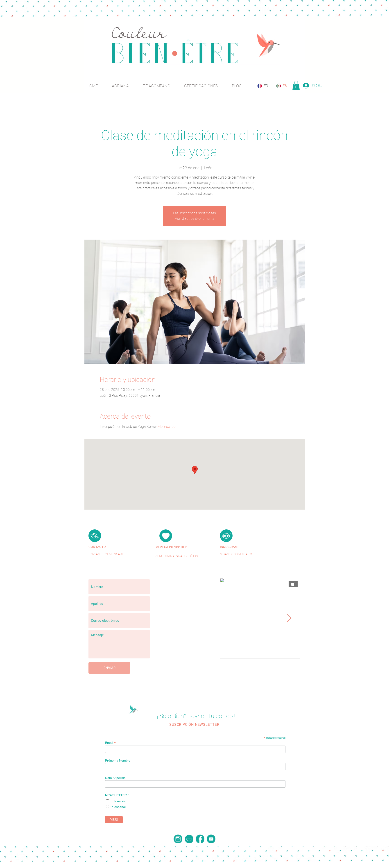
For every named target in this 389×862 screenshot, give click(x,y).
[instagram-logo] (178, 839)
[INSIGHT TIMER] (189, 839)
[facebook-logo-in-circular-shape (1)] (200, 839)
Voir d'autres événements (194, 218)
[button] (296, 85)
